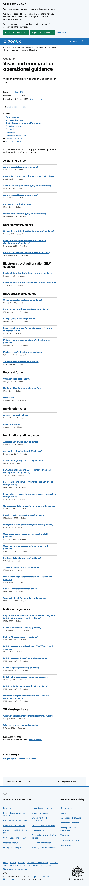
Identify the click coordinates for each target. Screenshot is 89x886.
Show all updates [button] (35, 740)
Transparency (66, 835)
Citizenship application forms (16, 379)
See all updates (36, 99)
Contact (54, 862)
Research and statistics (70, 822)
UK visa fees (8, 397)
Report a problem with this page (69, 782)
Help (5, 862)
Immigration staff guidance (16, 135)
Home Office (20, 92)
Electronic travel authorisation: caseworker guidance (27, 273)
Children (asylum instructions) (17, 204)
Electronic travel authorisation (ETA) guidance (23, 123)
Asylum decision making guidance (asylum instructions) (29, 176)
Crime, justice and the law (14, 838)
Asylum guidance (12, 117)
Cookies (21, 862)
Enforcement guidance (14, 120)
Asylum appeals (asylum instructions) (20, 167)
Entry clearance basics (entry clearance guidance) (26, 309)
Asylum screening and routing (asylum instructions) (27, 185)
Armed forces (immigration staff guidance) (23, 460)
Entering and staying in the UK (22, 47)
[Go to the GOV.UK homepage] (12, 41)
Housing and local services (43, 825)
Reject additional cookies (43, 32)
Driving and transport (12, 847)
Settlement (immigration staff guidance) (22, 558)
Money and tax (38, 830)
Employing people (40, 813)
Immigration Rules (11, 424)
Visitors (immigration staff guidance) (20, 588)
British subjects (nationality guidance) (21, 667)
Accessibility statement (37, 862)
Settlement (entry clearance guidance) (21, 361)
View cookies (62, 32)
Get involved (66, 845)
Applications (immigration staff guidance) (22, 451)
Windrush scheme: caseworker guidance (21, 725)
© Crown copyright (77, 879)
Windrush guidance (13, 141)
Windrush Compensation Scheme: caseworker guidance (28, 716)
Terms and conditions (12, 865)
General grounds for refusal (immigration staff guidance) (29, 506)
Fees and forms (11, 129)
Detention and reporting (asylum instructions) (24, 213)
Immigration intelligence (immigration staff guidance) (28, 524)
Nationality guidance (14, 138)
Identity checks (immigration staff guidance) (23, 515)
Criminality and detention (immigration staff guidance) (28, 231)
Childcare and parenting (14, 825)
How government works (71, 840)
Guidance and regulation (71, 818)
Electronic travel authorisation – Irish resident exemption (29, 282)
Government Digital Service (15, 869)
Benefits (7, 808)
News (63, 813)
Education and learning (42, 808)
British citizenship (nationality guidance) (22, 627)
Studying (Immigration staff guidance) (21, 567)
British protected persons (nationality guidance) (25, 686)
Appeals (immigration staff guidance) (20, 442)
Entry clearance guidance (15, 126)
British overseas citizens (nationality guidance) (25, 658)
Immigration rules (12, 132)
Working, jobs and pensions (44, 847)
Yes (31, 782)
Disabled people (10, 843)
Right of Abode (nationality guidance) (20, 637)
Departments (66, 808)
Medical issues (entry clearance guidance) (22, 352)
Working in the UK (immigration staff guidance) (25, 598)
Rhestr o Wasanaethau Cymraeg (38, 865)
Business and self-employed (15, 820)
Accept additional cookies (16, 32)
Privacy (13, 862)
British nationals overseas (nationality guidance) (25, 677)
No (44, 782)
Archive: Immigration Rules (15, 415)
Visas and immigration (41, 843)
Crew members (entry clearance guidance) (22, 300)
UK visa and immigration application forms (22, 388)
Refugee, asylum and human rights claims (21, 50)
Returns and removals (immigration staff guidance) (26, 252)
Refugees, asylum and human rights (49, 47)
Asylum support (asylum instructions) (20, 195)
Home (5, 47)
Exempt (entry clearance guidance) (19, 318)
